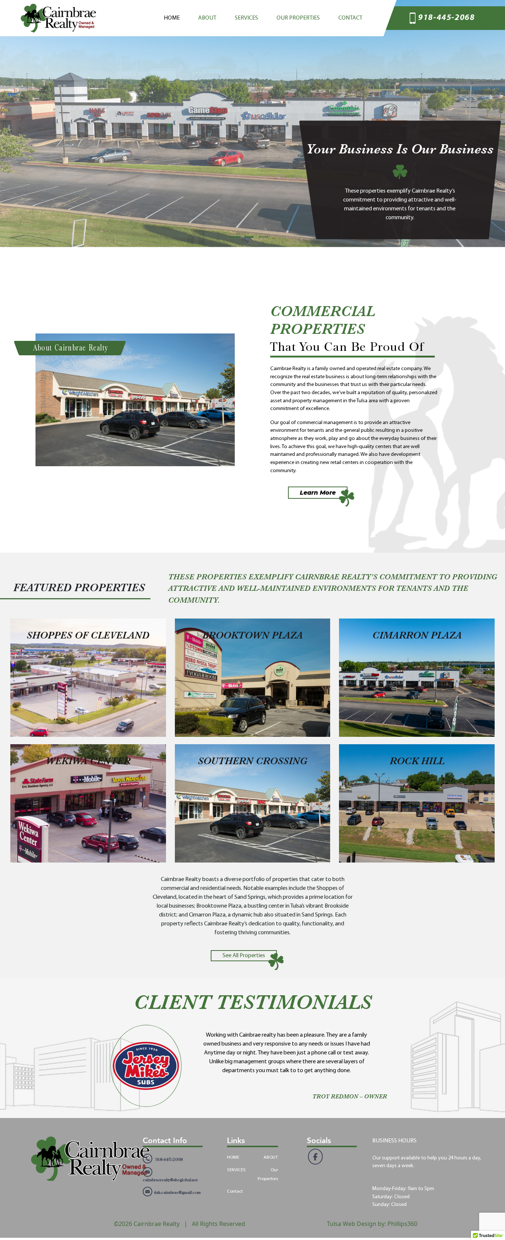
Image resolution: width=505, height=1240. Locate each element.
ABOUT (207, 18)
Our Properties (298, 18)
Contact (350, 18)
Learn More (318, 492)
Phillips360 (402, 1224)
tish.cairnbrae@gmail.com (177, 1192)
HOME (172, 18)
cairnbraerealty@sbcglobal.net (170, 1179)
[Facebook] (315, 1157)
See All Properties (244, 956)
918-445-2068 (446, 18)
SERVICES (246, 18)
